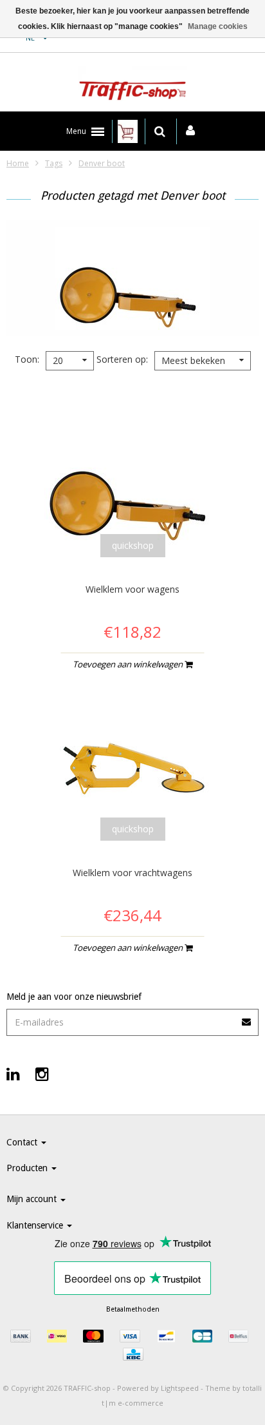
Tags (53, 163)
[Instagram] (42, 1073)
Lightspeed (180, 1388)
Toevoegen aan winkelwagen (129, 664)
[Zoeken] (160, 131)
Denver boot (101, 163)
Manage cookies (218, 26)
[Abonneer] (247, 1017)
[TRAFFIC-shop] (132, 85)
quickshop (133, 545)
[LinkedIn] (13, 1073)
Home (17, 163)
